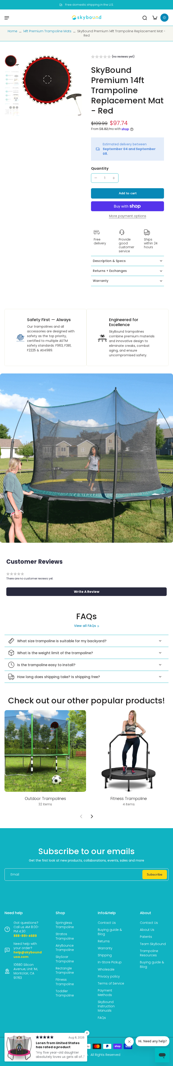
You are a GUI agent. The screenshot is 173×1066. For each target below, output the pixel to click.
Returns (104, 941)
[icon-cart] (154, 17)
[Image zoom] (51, 85)
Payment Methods (105, 992)
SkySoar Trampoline (65, 959)
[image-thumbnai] (12, 62)
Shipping (105, 955)
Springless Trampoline (65, 925)
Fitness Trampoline (65, 982)
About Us (147, 930)
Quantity (100, 168)
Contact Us (107, 923)
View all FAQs (85, 626)
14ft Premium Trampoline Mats (47, 31)
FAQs (102, 1018)
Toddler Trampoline (65, 993)
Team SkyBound (153, 944)
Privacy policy (109, 976)
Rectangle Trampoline (65, 970)
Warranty (105, 948)
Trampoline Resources (149, 953)
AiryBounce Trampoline (65, 947)
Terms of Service (111, 983)
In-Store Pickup (110, 962)
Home (12, 31)
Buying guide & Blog (110, 932)
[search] (145, 17)
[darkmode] (164, 18)
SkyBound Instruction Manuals (106, 1006)
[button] (113, 57)
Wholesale (106, 969)
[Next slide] (91, 816)
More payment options (127, 216)
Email (15, 874)
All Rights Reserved (105, 1054)
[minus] (95, 177)
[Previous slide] (81, 816)
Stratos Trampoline (65, 936)
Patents (146, 937)
